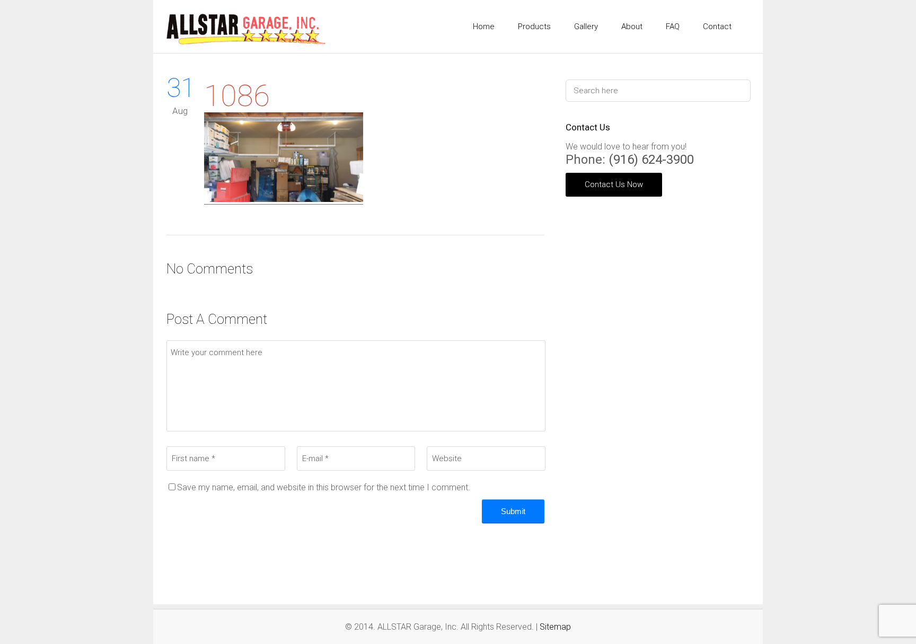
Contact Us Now (614, 184)
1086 (237, 95)
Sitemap (555, 627)
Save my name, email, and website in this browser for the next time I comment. (323, 487)
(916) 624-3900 (651, 159)
